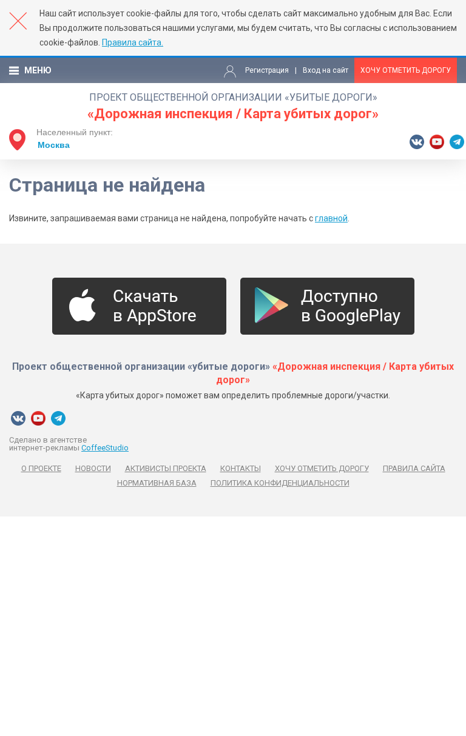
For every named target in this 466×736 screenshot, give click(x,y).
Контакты (240, 468)
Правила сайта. (132, 42)
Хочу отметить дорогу (405, 70)
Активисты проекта (165, 468)
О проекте (41, 468)
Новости (93, 468)
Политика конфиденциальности (280, 482)
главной (331, 218)
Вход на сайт (325, 70)
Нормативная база (157, 482)
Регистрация (267, 70)
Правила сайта (414, 468)
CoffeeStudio (105, 447)
